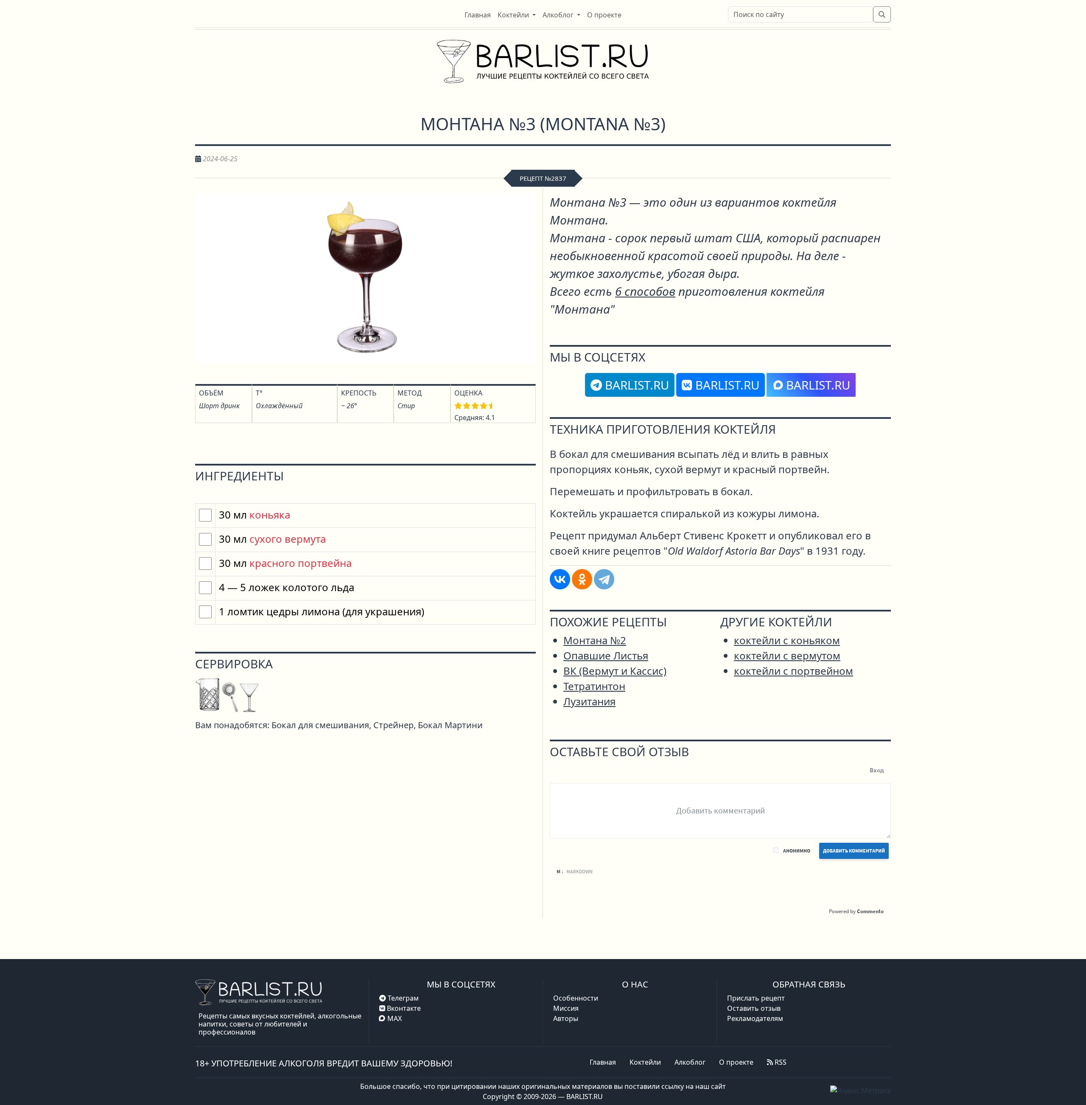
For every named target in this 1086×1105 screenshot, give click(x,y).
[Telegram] (604, 579)
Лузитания (589, 701)
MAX (394, 1018)
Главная (603, 1062)
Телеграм (402, 998)
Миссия (566, 1008)
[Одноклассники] (582, 579)
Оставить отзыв (754, 1008)
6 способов (645, 291)
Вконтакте (403, 1008)
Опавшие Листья (605, 655)
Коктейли (645, 1062)
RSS (780, 1062)
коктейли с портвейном (793, 671)
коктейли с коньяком (787, 640)
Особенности (575, 998)
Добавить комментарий (854, 850)
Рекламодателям (755, 1018)
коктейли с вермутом (787, 655)
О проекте (736, 1062)
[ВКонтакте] (560, 579)
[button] (516, 14)
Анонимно (796, 850)
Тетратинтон (594, 686)
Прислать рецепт (756, 998)
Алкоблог (690, 1062)
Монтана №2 (594, 640)
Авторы (565, 1018)
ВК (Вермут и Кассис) (614, 671)
